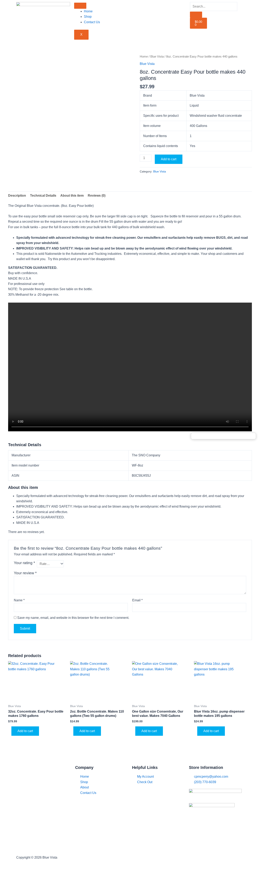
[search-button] (196, 15)
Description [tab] (17, 195)
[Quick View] (9, 731)
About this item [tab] (72, 195)
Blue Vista (157, 56)
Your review (25, 573)
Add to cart (168, 159)
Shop (88, 16)
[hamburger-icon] (80, 6)
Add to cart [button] (25, 731)
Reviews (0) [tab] (96, 195)
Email (137, 600)
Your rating (24, 563)
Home (88, 11)
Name (19, 600)
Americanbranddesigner (191, 857)
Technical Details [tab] (43, 195)
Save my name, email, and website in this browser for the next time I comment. (73, 617)
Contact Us (92, 22)
